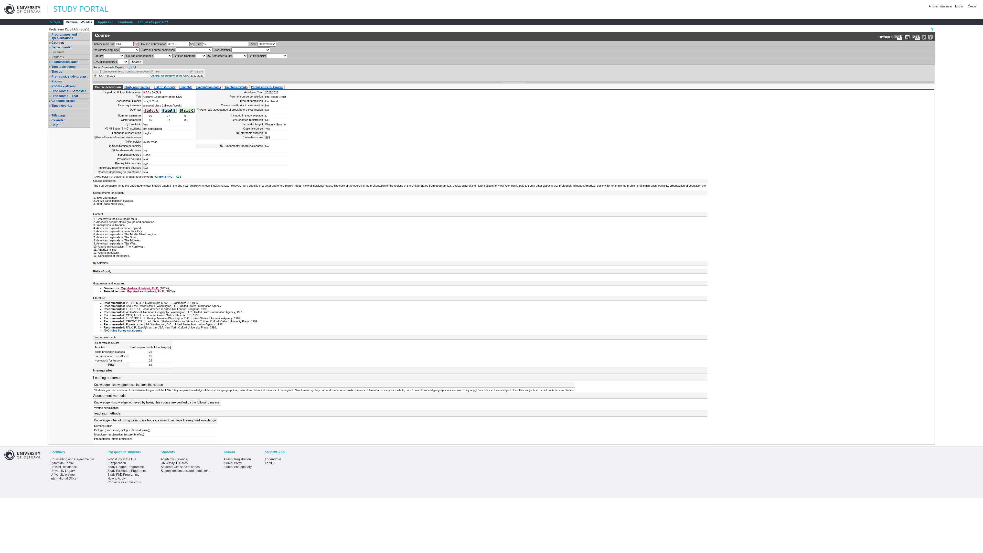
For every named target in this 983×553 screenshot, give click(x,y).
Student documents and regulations (185, 471)
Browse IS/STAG (79, 22)
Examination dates (65, 62)
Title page (58, 115)
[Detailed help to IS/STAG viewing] (930, 37)
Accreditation (223, 49)
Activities (102, 262)
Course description (108, 87)
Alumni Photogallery (237, 467)
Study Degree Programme (126, 467)
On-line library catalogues (124, 330)
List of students (164, 87)
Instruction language (106, 49)
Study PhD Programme (124, 474)
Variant (199, 71)
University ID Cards (174, 463)
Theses (56, 71)
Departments (61, 47)
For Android (273, 459)
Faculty (98, 55)
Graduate (125, 22)
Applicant (105, 22)
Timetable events (64, 67)
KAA (146, 92)
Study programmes (137, 87)
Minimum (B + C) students (125, 128)
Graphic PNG (164, 176)
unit (104, 44)
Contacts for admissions (124, 482)
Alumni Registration (237, 459)
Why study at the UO (122, 459)
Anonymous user (941, 6)
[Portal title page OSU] (86, 9)
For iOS (270, 463)
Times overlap (61, 106)
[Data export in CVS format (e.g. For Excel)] (916, 37)
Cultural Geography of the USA (170, 75)
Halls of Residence (63, 467)
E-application (117, 463)
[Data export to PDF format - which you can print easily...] (898, 37)
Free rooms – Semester (68, 91)
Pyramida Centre (62, 463)
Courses (57, 43)
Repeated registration (249, 119)
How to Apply (117, 478)
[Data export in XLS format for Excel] (907, 37)
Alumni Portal (232, 463)
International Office (63, 478)
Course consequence (139, 55)
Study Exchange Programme (127, 471)
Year (254, 44)
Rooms (56, 81)
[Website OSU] (26, 9)
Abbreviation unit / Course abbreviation (126, 71)
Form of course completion (158, 49)
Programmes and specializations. (64, 36)
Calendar (58, 120)
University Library (62, 471)
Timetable (185, 87)
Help (54, 125)
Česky (972, 6)
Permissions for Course (267, 87)
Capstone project (64, 101)
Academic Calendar (174, 459)
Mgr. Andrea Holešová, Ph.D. (140, 288)
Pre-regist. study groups (69, 76)
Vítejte (55, 22)
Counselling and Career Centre (72, 459)
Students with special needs (180, 467)
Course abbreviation (153, 44)
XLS (178, 176)
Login (959, 6)
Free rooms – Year (64, 96)
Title (198, 44)
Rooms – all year (63, 86)
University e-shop (62, 474)
